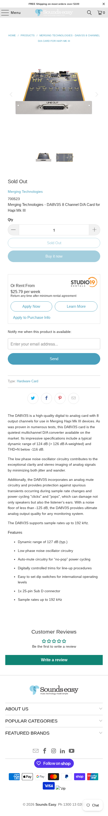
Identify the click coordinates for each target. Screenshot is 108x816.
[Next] (96, 94)
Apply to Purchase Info (31, 317)
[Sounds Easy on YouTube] (72, 751)
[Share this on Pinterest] (60, 398)
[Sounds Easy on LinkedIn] (63, 751)
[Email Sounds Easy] (36, 751)
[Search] (89, 13)
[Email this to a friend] (73, 398)
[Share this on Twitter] (32, 398)
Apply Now (31, 306)
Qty (10, 220)
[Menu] (2, 13)
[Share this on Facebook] (46, 398)
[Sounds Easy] (54, 13)
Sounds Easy (45, 804)
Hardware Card (27, 381)
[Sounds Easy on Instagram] (54, 751)
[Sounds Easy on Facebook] (44, 751)
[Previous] (12, 94)
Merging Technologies (25, 192)
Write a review (54, 660)
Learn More (76, 306)
